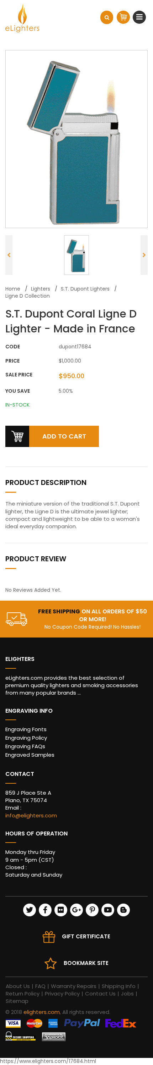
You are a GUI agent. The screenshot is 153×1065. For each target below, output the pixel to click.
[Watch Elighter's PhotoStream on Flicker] (60, 910)
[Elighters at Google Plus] (76, 910)
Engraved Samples (29, 754)
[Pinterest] (92, 910)
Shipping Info (119, 986)
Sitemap (17, 1001)
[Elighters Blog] (123, 910)
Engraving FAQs (25, 746)
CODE (12, 346)
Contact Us (100, 993)
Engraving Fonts (26, 729)
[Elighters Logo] (22, 18)
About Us (18, 986)
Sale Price (18, 374)
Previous (8, 255)
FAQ (40, 986)
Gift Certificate (86, 936)
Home (12, 288)
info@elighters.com (31, 815)
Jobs (127, 993)
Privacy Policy (62, 993)
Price (12, 361)
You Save (17, 391)
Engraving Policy (26, 737)
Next (144, 255)
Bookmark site (86, 963)
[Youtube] (107, 910)
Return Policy (22, 993)
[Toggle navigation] (140, 17)
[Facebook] (45, 910)
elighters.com (41, 1012)
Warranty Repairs (73, 986)
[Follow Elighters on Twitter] (29, 910)
